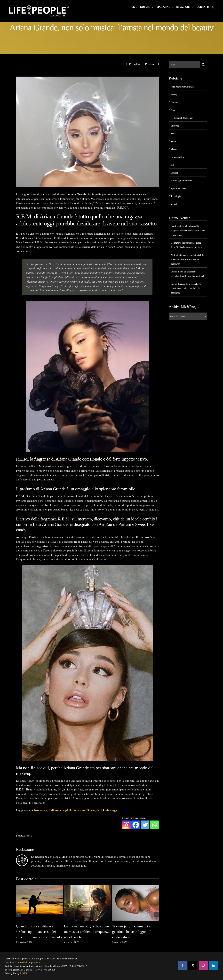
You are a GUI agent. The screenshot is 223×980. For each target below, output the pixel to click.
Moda (173, 133)
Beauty (19, 835)
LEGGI (24, 973)
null (172, 164)
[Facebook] (135, 825)
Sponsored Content (179, 188)
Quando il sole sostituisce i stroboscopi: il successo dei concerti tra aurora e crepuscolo (39, 931)
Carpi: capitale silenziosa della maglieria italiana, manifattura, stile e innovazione (188, 230)
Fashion (174, 102)
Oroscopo (175, 172)
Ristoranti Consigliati (183, 117)
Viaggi (174, 204)
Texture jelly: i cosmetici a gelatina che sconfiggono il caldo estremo (131, 931)
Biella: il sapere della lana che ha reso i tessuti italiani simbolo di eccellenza (186, 288)
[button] (213, 7)
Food (173, 110)
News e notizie (177, 157)
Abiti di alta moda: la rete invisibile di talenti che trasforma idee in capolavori (187, 259)
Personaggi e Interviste (181, 180)
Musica (28, 835)
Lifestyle (175, 125)
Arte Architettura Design (182, 86)
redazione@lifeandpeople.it (26, 962)
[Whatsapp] (154, 825)
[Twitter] (145, 825)
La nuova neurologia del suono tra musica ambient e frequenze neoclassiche (86, 931)
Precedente (135, 64)
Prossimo (150, 64)
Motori (174, 141)
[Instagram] (126, 825)
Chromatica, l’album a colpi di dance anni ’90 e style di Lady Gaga (74, 810)
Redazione (25, 849)
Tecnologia (176, 196)
